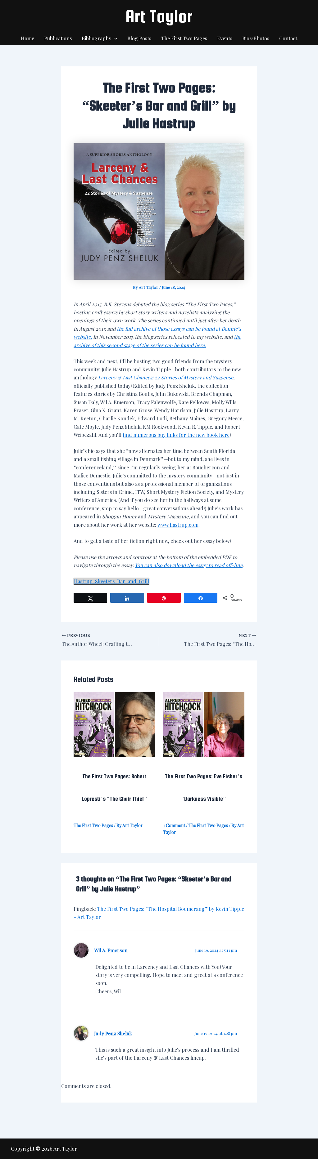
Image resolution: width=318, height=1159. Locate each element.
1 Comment (174, 825)
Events (224, 38)
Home (27, 38)
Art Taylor (159, 16)
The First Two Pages (184, 38)
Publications (58, 38)
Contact (288, 38)
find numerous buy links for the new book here (176, 435)
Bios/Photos (255, 38)
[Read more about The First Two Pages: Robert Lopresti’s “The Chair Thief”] (114, 724)
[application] (114, 38)
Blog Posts (139, 38)
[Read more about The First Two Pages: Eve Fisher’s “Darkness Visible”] (204, 724)
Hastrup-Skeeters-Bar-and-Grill (111, 581)
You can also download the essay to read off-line (189, 565)
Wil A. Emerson (111, 950)
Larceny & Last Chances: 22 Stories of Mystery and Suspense (165, 377)
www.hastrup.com (177, 524)
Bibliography (96, 38)
